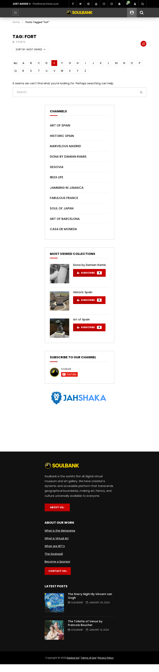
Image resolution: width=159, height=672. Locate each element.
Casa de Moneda (63, 229)
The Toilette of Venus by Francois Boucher (85, 623)
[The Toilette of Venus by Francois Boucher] (54, 630)
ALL (16, 63)
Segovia (56, 167)
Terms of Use (88, 657)
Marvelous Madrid (65, 146)
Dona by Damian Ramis (68, 156)
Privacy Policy (106, 657)
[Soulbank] (79, 12)
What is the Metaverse (60, 531)
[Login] (135, 4)
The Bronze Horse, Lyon (45, 3)
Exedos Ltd (73, 657)
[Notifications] (119, 4)
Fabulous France (64, 198)
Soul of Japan (61, 208)
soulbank (77, 602)
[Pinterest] (88, 4)
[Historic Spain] (59, 301)
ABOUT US (56, 507)
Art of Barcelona (65, 219)
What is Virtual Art (57, 538)
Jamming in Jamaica (67, 187)
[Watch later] (111, 4)
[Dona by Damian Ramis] (59, 273)
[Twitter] (80, 4)
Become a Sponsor (57, 562)
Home (16, 22)
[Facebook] (73, 4)
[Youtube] (96, 4)
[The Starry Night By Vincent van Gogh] (54, 602)
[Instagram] (104, 4)
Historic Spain (62, 136)
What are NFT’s (55, 546)
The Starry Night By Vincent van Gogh (90, 596)
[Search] (142, 4)
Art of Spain (60, 125)
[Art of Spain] (59, 328)
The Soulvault (54, 554)
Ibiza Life (56, 177)
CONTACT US (57, 571)
